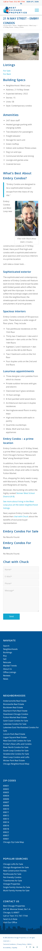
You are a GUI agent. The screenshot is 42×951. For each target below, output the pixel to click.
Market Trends (10, 665)
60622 (6, 832)
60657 (6, 835)
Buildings (7, 652)
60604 (6, 795)
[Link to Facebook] (26, 947)
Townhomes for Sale (12, 880)
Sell (4, 659)
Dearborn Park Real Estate (15, 710)
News (5, 678)
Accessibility (7, 947)
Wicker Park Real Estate (14, 760)
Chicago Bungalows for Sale (16, 867)
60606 (6, 799)
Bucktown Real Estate (13, 707)
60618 (6, 828)
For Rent (7, 74)
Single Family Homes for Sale (16, 887)
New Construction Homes (14, 870)
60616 (6, 825)
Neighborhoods (10, 649)
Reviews (6, 675)
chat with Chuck (21, 516)
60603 (6, 792)
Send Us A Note (10, 919)
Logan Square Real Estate (15, 737)
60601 (6, 785)
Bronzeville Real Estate (13, 704)
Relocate (7, 662)
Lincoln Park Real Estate (14, 734)
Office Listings (9, 672)
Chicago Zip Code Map (13, 842)
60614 (6, 822)
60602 (6, 789)
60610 (6, 808)
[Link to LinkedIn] (33, 947)
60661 (6, 838)
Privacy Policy (21, 944)
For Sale (6, 70)
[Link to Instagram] (37, 947)
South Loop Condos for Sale (15, 750)
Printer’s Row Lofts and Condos (17, 744)
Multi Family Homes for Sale (16, 890)
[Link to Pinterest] (30, 947)
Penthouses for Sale (12, 874)
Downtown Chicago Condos (15, 714)
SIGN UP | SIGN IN (29, 2)
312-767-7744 (19, 1)
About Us (7, 669)
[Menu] (35, 10)
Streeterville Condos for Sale (16, 753)
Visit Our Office (10, 922)
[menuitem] (35, 10)
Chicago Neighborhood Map (16, 763)
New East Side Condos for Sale (17, 740)
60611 (6, 812)
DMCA (29, 944)
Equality (14, 947)
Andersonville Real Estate (14, 700)
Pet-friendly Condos (12, 877)
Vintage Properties (11, 883)
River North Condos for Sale (15, 747)
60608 (6, 805)
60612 (6, 815)
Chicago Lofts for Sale (13, 864)
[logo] (17, 10)
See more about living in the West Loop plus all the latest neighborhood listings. (20, 504)
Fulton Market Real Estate (15, 717)
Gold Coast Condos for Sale (15, 720)
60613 (6, 818)
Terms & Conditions (9, 944)
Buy (5, 655)
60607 (6, 802)
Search (6, 645)
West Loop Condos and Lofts (16, 757)
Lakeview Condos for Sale (14, 724)
